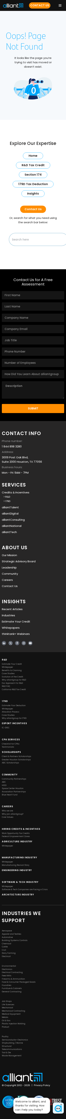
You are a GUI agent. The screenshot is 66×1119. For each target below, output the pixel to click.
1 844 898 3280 (12, 446)
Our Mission (9, 555)
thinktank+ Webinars (16, 634)
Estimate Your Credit (16, 621)
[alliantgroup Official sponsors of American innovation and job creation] (13, 5)
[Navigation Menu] (60, 5)
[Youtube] (30, 643)
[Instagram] (24, 643)
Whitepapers (11, 628)
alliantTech (9, 532)
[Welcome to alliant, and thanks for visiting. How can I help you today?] (58, 1108)
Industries (8, 615)
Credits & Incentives (15, 492)
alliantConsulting (13, 520)
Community (10, 574)
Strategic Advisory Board (19, 561)
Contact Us (39, 5)
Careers (7, 580)
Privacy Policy (42, 1085)
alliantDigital (10, 513)
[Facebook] (17, 643)
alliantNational (11, 526)
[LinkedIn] (4, 643)
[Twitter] (10, 643)
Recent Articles (12, 609)
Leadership (9, 567)
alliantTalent (10, 507)
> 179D (6, 501)
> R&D (6, 497)
